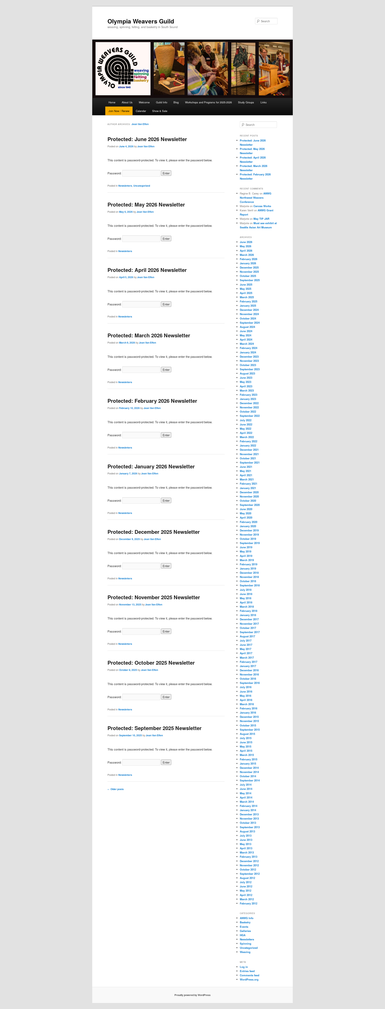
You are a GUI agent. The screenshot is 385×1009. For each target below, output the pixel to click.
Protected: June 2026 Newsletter (147, 139)
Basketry (245, 922)
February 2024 (248, 348)
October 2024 (248, 318)
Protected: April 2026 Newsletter (147, 270)
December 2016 (249, 670)
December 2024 (249, 310)
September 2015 (250, 729)
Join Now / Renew (118, 111)
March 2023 (247, 390)
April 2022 (246, 433)
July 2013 (245, 835)
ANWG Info (246, 918)
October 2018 (248, 581)
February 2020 (248, 522)
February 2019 (248, 564)
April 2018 (246, 602)
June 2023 (246, 377)
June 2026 (246, 242)
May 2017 (245, 649)
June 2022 (246, 424)
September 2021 (250, 462)
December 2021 (249, 450)
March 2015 (247, 755)
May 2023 (245, 382)
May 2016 (245, 696)
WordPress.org (249, 979)
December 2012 (249, 861)
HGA (242, 935)
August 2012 (247, 878)
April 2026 (246, 250)
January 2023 (248, 399)
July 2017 (245, 640)
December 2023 (249, 356)
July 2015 (245, 738)
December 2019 (249, 530)
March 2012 (247, 899)
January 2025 (248, 305)
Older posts (115, 789)
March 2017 (247, 657)
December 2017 (249, 619)
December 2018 (249, 573)
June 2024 (246, 331)
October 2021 (248, 458)
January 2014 (248, 810)
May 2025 (245, 289)
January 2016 (248, 712)
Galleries (245, 931)
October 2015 (248, 725)
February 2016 (248, 708)
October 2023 (248, 365)
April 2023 (246, 386)
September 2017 (250, 632)
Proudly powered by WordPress (192, 995)
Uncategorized (141, 185)
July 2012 (245, 882)
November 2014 (249, 772)
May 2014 (245, 793)
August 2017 (247, 636)
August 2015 (247, 734)
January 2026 (248, 263)
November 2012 (249, 865)
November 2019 (249, 534)
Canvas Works (262, 206)
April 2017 (246, 653)
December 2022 (249, 403)
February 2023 (248, 395)
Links (263, 102)
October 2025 (248, 276)
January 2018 (248, 615)
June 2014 (246, 789)
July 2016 (245, 687)
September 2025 (250, 280)
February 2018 (248, 611)
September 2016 (250, 683)
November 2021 (249, 454)
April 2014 (246, 797)
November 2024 (249, 314)
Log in (244, 967)
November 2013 (249, 818)
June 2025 (246, 284)
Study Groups (246, 102)
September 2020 (250, 505)
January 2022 (248, 445)
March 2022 (247, 437)
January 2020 (248, 526)
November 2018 (249, 577)
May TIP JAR (261, 219)
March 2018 (247, 606)
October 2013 (248, 823)
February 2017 (248, 662)
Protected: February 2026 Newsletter (152, 400)
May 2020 (245, 513)
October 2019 (248, 539)
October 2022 (248, 411)
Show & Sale (159, 111)
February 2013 (248, 856)
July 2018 (245, 590)
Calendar (141, 111)
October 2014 (248, 776)
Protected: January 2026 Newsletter (151, 466)
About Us (127, 102)
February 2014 (248, 806)
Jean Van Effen (140, 124)
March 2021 (247, 479)
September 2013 (250, 827)
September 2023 (250, 369)
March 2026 (247, 255)
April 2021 (246, 475)
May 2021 (245, 471)
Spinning (245, 943)
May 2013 (245, 844)
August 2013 (247, 831)
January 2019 (248, 568)
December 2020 (249, 492)
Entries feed (247, 971)
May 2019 (245, 551)
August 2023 (247, 373)
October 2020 (248, 500)
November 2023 (249, 361)
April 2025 (246, 293)
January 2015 (248, 763)
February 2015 (248, 759)
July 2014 (245, 784)
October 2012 (248, 869)
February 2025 (248, 301)
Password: (114, 173)
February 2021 (248, 483)
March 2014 (247, 802)
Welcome (144, 102)
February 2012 (248, 903)
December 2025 (249, 267)
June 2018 (246, 594)
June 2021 (246, 467)
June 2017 (246, 645)
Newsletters (125, 185)
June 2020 (246, 509)
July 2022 (245, 420)
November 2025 (249, 272)
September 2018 (250, 585)
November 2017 (249, 624)
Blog (176, 102)
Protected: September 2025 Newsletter (154, 728)
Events (244, 927)
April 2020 (246, 517)
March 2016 (247, 704)
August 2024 (247, 327)
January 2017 (248, 666)
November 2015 (249, 721)
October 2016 (248, 678)
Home (111, 102)
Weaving (245, 952)
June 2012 (246, 886)
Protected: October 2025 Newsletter (151, 662)
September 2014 (250, 780)
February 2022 (248, 441)
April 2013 (246, 848)
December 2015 (249, 717)
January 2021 (248, 488)
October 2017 (248, 628)
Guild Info (161, 102)
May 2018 (245, 598)
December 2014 (249, 768)
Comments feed (249, 975)
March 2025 (247, 297)
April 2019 (246, 556)
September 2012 (250, 874)
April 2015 (246, 751)
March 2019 (247, 560)
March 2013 (247, 852)
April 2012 (246, 895)
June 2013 (246, 840)
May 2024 (245, 335)
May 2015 (245, 746)
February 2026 (248, 259)
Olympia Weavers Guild (140, 21)
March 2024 (247, 344)
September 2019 (250, 543)
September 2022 (250, 416)
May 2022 (245, 428)
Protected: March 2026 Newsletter (148, 335)
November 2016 (249, 674)
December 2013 (249, 814)
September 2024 (250, 322)
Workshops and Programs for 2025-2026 (208, 102)
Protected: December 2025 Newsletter (153, 531)
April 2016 (246, 700)
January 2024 (248, 352)
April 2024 (246, 339)
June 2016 (246, 691)
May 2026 (245, 246)
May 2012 (245, 890)
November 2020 (249, 496)
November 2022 (249, 407)
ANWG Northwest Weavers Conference (255, 197)
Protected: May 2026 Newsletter (146, 204)
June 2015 (246, 742)
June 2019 (246, 547)
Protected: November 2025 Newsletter (153, 597)
